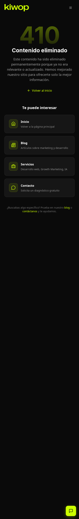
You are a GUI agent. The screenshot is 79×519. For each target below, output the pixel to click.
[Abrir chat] (71, 511)
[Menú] (71, 8)
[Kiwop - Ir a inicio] (16, 7)
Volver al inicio (42, 90)
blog (67, 207)
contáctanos (29, 211)
